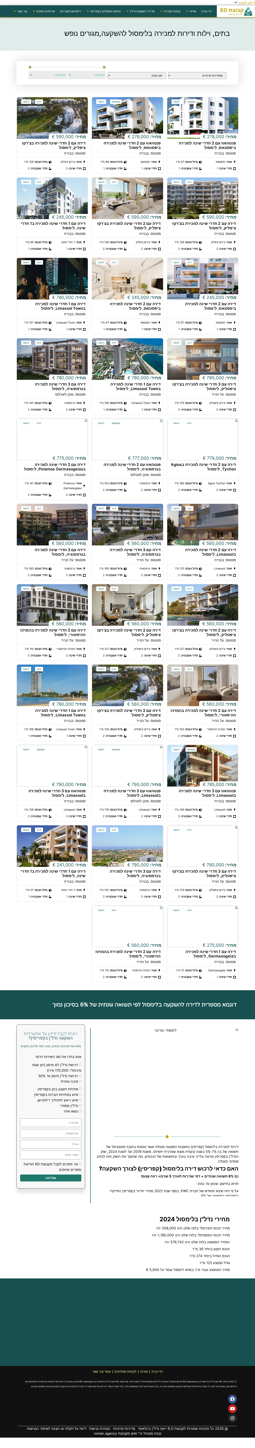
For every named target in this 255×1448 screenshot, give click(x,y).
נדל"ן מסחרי (69, 1106)
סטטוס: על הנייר (224, 394)
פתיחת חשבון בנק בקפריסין (58, 1089)
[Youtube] (232, 1408)
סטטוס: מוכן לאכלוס (70, 394)
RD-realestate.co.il (192, 1381)
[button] (191, 11)
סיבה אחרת (69, 1081)
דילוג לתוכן (246, 3)
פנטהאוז (191, 101)
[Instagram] (232, 1418)
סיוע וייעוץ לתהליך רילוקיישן (57, 1100)
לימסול (176, 101)
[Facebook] (232, 1399)
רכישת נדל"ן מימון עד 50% (58, 1076)
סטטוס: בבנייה (225, 153)
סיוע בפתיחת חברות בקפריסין (56, 1095)
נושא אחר (70, 1111)
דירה (39, 101)
